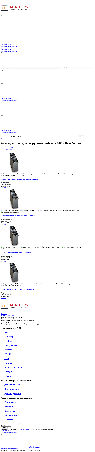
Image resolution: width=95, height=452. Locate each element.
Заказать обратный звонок (9, 46)
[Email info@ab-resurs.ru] (15, 43)
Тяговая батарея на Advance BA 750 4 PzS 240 (16, 252)
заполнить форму (25, 429)
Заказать (3, 188)
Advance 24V (8, 148)
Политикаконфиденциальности (7, 314)
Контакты (90, 68)
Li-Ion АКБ (63, 68)
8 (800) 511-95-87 (6, 44)
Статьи (83, 68)
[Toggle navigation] (1, 48)
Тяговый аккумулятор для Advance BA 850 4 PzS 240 (18, 215)
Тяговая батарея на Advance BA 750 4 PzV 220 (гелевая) (19, 179)
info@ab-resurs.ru (34, 447)
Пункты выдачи (74, 68)
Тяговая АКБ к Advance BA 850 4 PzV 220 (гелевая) (18, 289)
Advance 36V (8, 149)
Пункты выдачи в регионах (9, 448)
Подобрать (4, 429)
